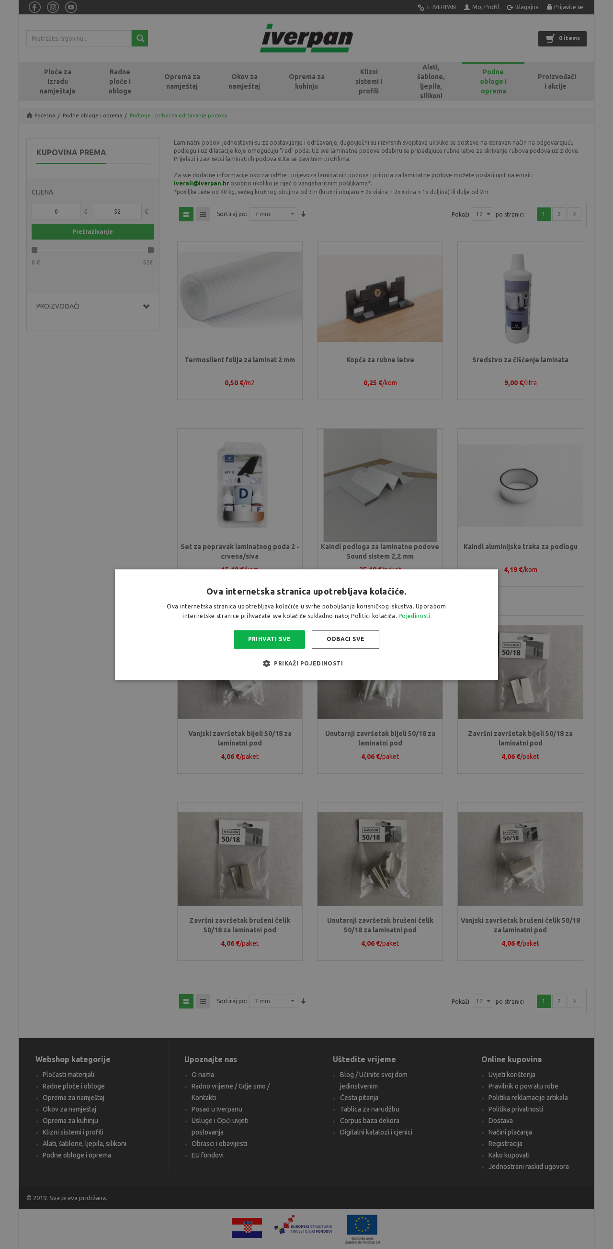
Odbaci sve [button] (345, 639)
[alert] (306, 624)
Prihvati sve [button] (269, 639)
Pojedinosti (414, 616)
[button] (306, 663)
